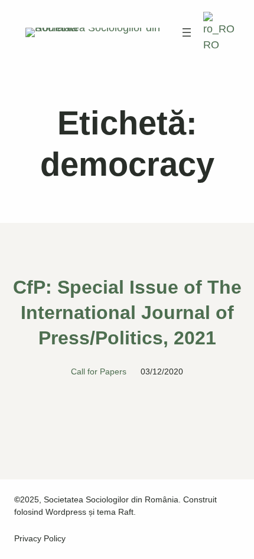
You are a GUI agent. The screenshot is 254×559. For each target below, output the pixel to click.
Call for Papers (98, 371)
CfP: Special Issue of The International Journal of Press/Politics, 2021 (127, 312)
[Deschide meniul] (187, 32)
